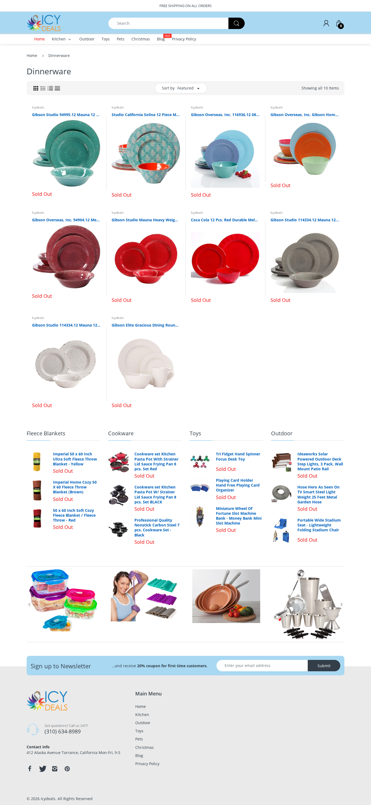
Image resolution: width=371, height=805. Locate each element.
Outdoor (282, 433)
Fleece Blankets (46, 433)
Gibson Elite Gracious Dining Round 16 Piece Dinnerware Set (146, 325)
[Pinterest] (67, 768)
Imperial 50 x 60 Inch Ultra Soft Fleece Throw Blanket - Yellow (75, 459)
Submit (324, 665)
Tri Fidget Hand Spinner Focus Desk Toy (238, 456)
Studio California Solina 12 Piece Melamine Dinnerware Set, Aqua (146, 114)
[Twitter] (42, 768)
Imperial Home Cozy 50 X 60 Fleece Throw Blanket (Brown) (75, 487)
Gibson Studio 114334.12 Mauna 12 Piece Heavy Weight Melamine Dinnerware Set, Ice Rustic (66, 325)
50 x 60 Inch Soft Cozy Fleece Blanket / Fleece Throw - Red (74, 515)
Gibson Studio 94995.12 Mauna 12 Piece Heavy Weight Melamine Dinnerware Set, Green (66, 114)
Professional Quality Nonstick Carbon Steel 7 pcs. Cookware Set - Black (157, 528)
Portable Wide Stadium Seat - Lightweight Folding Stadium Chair (319, 525)
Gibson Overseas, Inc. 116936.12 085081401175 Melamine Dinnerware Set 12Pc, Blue (225, 114)
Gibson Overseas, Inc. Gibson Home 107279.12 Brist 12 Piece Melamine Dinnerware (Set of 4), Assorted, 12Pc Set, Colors (305, 114)
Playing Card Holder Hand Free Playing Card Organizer (238, 485)
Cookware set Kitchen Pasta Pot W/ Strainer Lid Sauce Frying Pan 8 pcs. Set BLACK (155, 494)
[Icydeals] (44, 22)
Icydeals (38, 107)
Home (32, 55)
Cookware (121, 433)
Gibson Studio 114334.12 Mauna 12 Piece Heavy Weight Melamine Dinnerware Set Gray (305, 219)
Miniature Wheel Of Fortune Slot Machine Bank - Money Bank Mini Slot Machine (239, 516)
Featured (185, 88)
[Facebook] (30, 768)
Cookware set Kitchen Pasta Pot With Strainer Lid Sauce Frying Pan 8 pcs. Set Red (156, 461)
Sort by (168, 88)
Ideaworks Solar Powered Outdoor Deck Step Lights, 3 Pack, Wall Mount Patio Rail (320, 461)
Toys (195, 433)
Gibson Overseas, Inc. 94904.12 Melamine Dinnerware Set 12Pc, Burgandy (66, 219)
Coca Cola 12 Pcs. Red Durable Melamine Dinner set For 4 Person (225, 219)
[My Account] (326, 23)
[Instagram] (55, 768)
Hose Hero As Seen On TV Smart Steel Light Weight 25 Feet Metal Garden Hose (318, 494)
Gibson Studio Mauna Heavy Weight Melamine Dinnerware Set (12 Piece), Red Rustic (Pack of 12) (146, 219)
